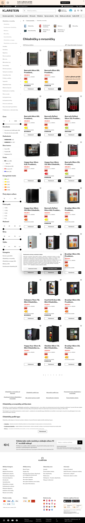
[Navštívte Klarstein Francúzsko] (52, 500)
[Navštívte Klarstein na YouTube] (12, 520)
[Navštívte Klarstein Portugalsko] (47, 509)
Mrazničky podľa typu (52, 392)
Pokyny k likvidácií (68, 469)
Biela (8, 163)
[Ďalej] (84, 16)
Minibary (6, 30)
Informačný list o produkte (29, 129)
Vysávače (5, 81)
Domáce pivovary (7, 68)
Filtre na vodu (6, 94)
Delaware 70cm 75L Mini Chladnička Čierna (32, 301)
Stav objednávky (47, 473)
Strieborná (9, 166)
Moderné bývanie (7, 87)
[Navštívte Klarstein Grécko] (52, 509)
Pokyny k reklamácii (48, 480)
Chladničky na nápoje (9, 40)
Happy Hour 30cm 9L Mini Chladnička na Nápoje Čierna (32, 347)
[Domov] (24, 20)
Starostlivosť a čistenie (52, 398)
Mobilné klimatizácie (8, 471)
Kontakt (80, 6)
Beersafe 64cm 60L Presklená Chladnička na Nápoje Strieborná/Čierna (32, 117)
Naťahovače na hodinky (8, 91)
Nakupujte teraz (65, 2)
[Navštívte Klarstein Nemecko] (44, 500)
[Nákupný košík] (81, 10)
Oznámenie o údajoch (69, 473)
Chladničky (6, 24)
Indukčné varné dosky (8, 490)
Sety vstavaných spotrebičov (10, 106)
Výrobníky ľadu (6, 482)
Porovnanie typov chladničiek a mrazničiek (72, 392)
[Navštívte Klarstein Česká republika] (49, 503)
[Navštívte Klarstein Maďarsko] (52, 503)
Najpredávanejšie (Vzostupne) (75, 45)
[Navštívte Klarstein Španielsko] (44, 503)
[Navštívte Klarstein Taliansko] (55, 500)
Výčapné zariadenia (8, 71)
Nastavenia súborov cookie (70, 475)
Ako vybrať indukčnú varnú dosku (31, 481)
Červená (9, 168)
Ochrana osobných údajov (61, 446)
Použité (7, 151)
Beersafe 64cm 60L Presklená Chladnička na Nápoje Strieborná (32, 71)
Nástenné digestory (7, 488)
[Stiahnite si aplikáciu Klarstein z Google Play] (76, 501)
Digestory (5, 52)
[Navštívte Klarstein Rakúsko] (47, 500)
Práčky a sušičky (7, 78)
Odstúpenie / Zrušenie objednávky (51, 477)
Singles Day (26, 471)
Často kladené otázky (68, 6)
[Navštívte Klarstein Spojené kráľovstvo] (47, 503)
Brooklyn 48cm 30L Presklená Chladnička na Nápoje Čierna (72, 255)
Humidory (5, 49)
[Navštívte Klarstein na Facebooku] (8, 520)
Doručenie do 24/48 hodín (12, 130)
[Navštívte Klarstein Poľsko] (55, 503)
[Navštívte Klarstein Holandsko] (44, 509)
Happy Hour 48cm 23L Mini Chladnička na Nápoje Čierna (52, 163)
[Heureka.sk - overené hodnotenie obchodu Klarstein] (70, 10)
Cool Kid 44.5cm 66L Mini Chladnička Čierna (52, 301)
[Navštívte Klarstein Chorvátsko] (44, 506)
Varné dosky (6, 65)
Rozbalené (8, 154)
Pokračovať (42, 431)
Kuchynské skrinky (7, 100)
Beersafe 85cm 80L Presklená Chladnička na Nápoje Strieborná (52, 71)
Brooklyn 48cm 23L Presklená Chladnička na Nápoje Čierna (72, 209)
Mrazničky (6, 33)
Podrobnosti (31, 88)
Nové (7, 149)
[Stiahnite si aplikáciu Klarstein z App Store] (67, 501)
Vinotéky (5, 46)
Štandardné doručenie (11, 133)
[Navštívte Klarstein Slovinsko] (49, 509)
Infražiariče (5, 480)
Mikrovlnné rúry (6, 62)
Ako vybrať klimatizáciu (29, 483)
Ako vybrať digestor (28, 479)
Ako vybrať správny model (32, 398)
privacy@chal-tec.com (77, 448)
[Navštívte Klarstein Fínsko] (52, 506)
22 (59, 375)
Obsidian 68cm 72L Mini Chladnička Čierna (51, 347)
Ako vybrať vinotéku (28, 477)
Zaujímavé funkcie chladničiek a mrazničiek (12, 397)
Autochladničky (7, 37)
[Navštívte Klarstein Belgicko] (55, 506)
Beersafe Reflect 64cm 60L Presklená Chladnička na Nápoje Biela (52, 209)
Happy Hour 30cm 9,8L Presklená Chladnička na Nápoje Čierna (31, 163)
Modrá (8, 171)
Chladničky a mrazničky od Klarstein (12, 392)
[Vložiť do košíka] (39, 89)
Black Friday (26, 469)
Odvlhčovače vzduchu (8, 473)
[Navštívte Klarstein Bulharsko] (49, 506)
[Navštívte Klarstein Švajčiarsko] (49, 500)
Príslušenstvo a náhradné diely (10, 110)
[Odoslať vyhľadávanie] (24, 10)
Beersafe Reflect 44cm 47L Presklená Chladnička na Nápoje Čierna (52, 117)
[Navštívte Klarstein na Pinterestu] (16, 520)
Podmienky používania (68, 513)
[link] (32, 58)
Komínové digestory (8, 477)
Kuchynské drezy (7, 97)
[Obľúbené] (78, 10)
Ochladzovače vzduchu (8, 486)
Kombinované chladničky (10, 27)
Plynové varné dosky (8, 492)
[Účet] (75, 10)
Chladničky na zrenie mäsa (10, 43)
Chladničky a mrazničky (9, 21)
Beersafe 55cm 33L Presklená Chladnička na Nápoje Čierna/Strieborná (72, 163)
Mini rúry (5, 59)
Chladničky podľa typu (32, 392)
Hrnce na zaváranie (7, 103)
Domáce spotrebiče (7, 255)
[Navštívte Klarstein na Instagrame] (4, 520)
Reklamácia (46, 475)
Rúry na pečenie (7, 56)
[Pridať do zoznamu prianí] (40, 50)
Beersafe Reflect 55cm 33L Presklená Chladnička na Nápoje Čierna (73, 117)
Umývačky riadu (7, 75)
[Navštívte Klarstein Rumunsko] (47, 506)
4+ (13, 142)
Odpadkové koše (7, 84)
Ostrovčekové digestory (8, 475)
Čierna (9, 161)
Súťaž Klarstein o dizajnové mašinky (73, 471)
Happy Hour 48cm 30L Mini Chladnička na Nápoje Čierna (32, 209)
